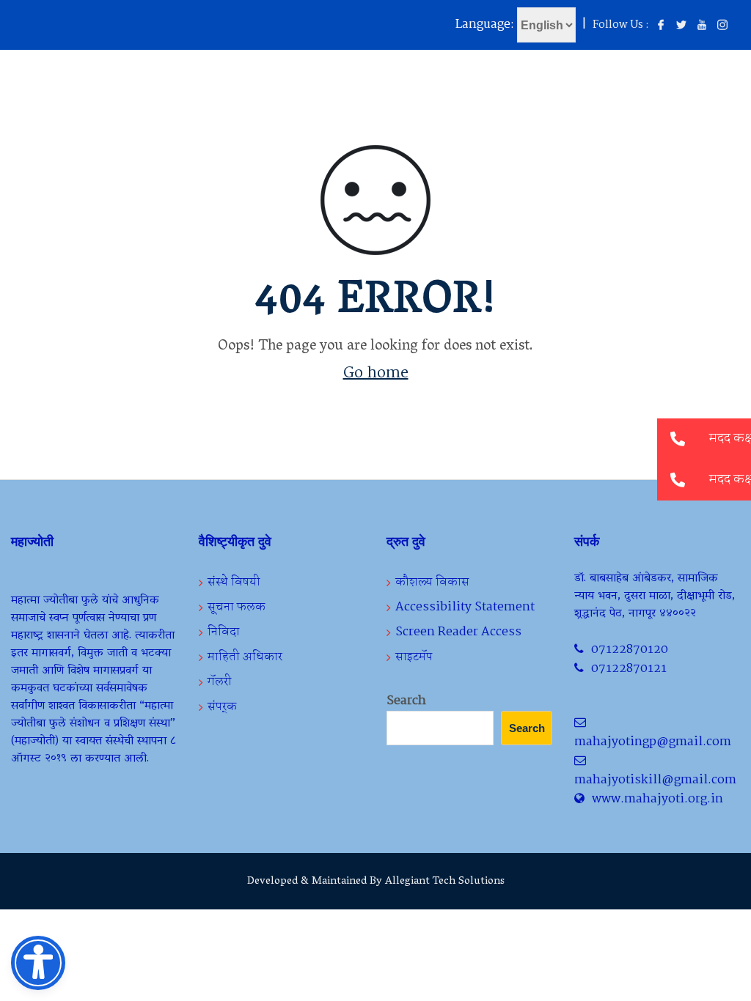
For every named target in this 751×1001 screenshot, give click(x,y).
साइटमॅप (414, 657)
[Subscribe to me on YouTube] (702, 25)
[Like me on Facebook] (661, 25)
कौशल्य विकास (432, 582)
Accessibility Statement (465, 607)
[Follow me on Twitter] (681, 25)
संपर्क (222, 707)
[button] (677, 479)
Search (406, 701)
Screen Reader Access (458, 632)
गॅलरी (220, 682)
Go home (376, 373)
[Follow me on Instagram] (722, 25)
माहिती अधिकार (245, 657)
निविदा (224, 632)
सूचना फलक (236, 607)
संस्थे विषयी (234, 582)
